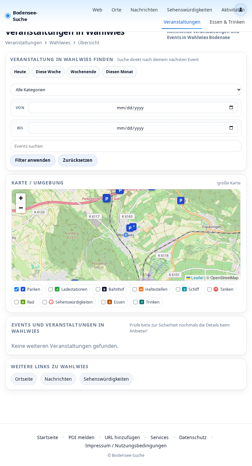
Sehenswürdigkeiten (189, 10)
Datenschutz (193, 437)
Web (97, 10)
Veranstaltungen (182, 22)
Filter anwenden (33, 160)
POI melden (81, 437)
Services (160, 437)
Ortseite (24, 379)
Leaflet (196, 277)
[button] (106, 198)
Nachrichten (144, 10)
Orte (116, 10)
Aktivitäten (233, 10)
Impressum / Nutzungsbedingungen (126, 445)
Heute (20, 71)
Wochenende (83, 71)
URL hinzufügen (122, 437)
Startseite (47, 437)
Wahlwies (60, 42)
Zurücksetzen (78, 160)
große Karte (229, 183)
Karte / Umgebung (37, 183)
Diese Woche (48, 71)
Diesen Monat (119, 71)
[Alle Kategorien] (126, 89)
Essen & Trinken (227, 22)
